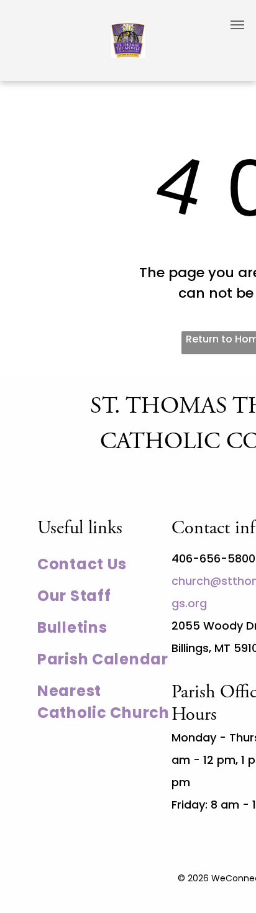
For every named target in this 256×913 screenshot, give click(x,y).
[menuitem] (104, 564)
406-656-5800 (213, 558)
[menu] (237, 24)
